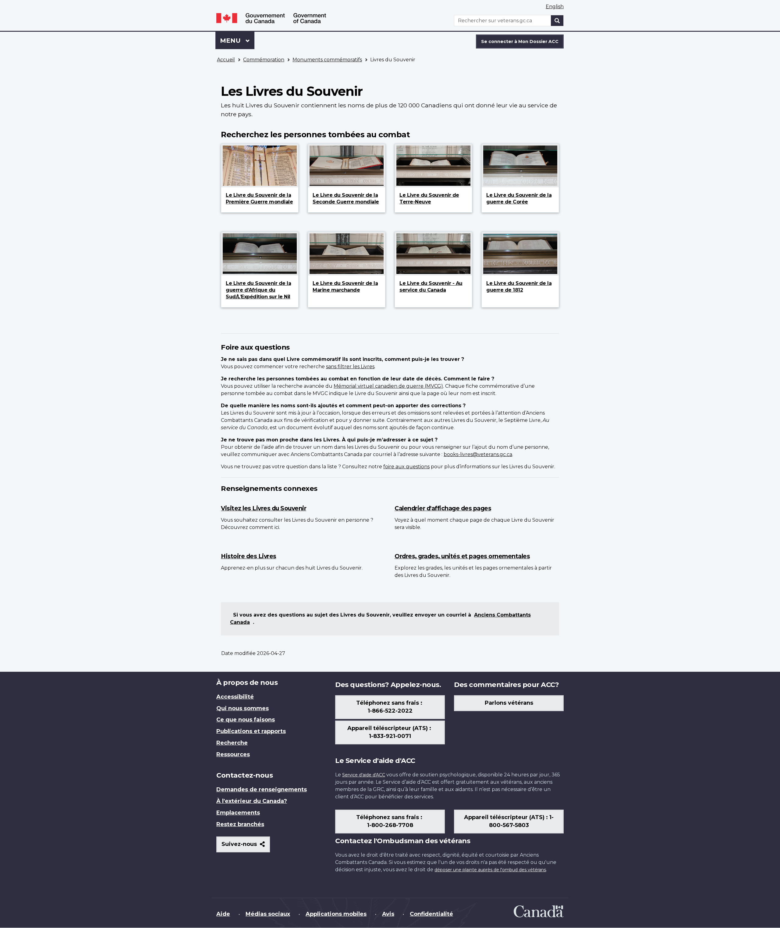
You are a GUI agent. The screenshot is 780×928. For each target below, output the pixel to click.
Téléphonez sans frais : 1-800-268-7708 (390, 821)
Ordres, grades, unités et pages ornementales (462, 556)
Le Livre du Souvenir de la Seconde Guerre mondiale (346, 198)
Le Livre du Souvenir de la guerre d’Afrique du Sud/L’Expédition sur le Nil (258, 290)
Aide (223, 914)
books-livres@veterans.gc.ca (478, 454)
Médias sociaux (268, 914)
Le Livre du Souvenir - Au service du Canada (431, 286)
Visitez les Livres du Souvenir (263, 508)
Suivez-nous (246, 846)
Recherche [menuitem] (232, 742)
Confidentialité (431, 914)
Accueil (226, 60)
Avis (388, 914)
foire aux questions (406, 466)
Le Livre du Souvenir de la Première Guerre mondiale (259, 198)
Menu (237, 40)
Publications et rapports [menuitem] (251, 731)
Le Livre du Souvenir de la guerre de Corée (518, 198)
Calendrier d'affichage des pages (443, 508)
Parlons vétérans (509, 703)
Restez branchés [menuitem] (240, 824)
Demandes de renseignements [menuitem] (261, 789)
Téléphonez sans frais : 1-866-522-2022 (390, 707)
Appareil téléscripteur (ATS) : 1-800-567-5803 (509, 821)
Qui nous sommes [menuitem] (242, 708)
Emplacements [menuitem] (238, 812)
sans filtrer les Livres (350, 366)
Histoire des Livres (248, 556)
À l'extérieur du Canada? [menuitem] (251, 801)
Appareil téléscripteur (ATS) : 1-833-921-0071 (390, 732)
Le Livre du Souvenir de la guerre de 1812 (518, 286)
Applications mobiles (336, 914)
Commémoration (263, 60)
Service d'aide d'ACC (363, 775)
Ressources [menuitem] (233, 754)
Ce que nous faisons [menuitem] (245, 719)
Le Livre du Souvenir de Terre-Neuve (429, 198)
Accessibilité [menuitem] (235, 696)
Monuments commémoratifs (327, 60)
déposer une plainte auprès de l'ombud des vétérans (490, 869)
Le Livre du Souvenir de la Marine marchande (345, 286)
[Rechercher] (557, 20)
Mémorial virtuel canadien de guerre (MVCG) (388, 386)
